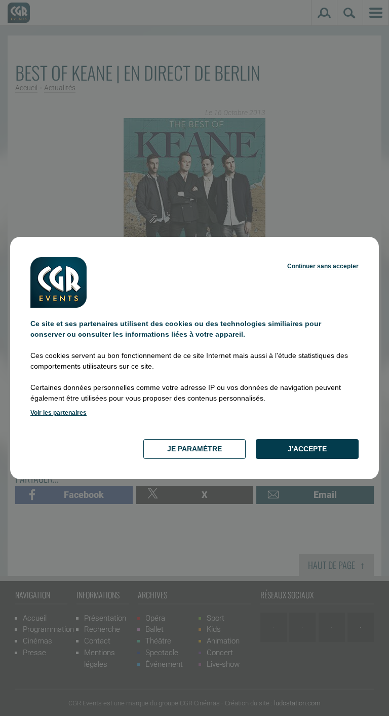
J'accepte (307, 449)
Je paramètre (194, 449)
